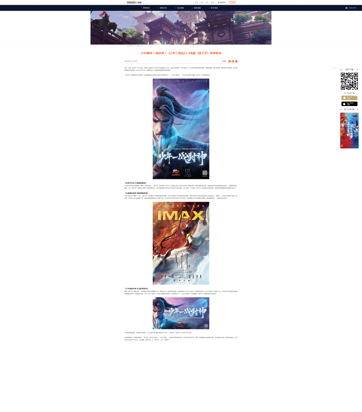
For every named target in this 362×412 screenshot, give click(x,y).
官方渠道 (213, 8)
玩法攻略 (179, 8)
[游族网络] (134, 2)
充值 (207, 2)
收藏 (212, 2)
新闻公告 (162, 8)
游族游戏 (222, 2)
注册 (202, 2)
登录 (196, 2)
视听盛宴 (196, 8)
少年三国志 (175, 75)
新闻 (141, 46)
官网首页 (145, 8)
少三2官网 (136, 46)
